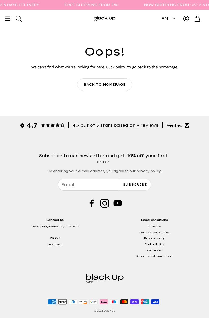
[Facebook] (91, 203)
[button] (7, 18)
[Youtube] (117, 203)
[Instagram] (104, 203)
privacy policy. (149, 171)
